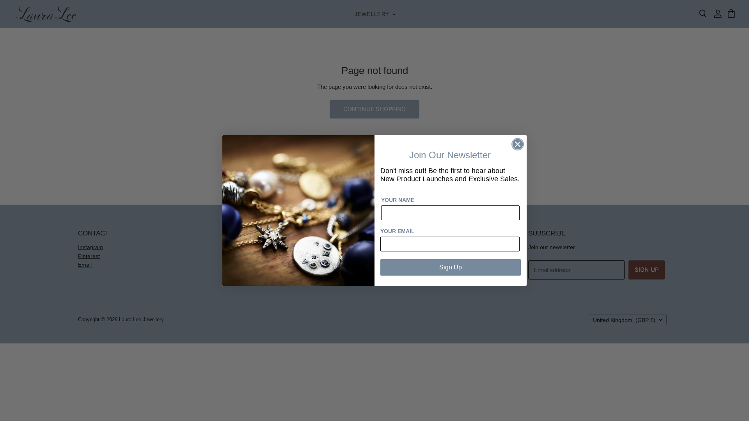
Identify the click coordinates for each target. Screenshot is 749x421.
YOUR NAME (397, 200)
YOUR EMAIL (397, 231)
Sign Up (450, 267)
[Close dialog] (518, 144)
